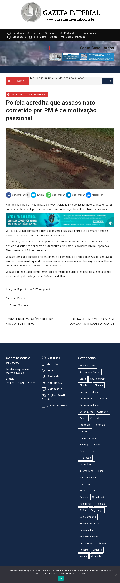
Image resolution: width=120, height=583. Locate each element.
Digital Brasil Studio (46, 37)
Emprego (85, 444)
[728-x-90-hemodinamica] (81, 56)
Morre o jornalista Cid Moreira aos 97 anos (57, 77)
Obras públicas (88, 484)
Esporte (98, 444)
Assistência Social (90, 372)
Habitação (85, 457)
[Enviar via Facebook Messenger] (94, 195)
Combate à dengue (90, 405)
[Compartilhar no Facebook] (15, 195)
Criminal (94, 418)
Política (84, 497)
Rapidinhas (90, 33)
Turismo (84, 549)
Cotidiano (18, 33)
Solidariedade (87, 530)
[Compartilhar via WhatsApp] (55, 195)
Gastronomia (87, 451)
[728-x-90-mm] (60, 219)
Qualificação (99, 497)
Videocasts (19, 37)
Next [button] (110, 81)
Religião (100, 503)
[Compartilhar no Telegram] (75, 195)
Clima (95, 392)
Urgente (97, 549)
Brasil (83, 378)
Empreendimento (89, 438)
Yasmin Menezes (19, 305)
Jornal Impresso (76, 37)
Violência (96, 556)
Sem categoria (88, 517)
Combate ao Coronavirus (93, 398)
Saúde (52, 33)
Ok (60, 578)
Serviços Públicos (89, 523)
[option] (71, 77)
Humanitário (86, 464)
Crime (83, 418)
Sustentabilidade (89, 536)
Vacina (83, 556)
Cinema (99, 385)
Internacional (87, 470)
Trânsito (101, 543)
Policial (22, 298)
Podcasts (69, 33)
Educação (36, 33)
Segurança (97, 510)
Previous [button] (105, 81)
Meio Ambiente (88, 477)
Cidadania (85, 385)
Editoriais (100, 424)
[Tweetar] (38, 195)
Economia (85, 424)
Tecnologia (86, 543)
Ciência (84, 392)
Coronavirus (86, 411)
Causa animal (97, 378)
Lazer (101, 470)
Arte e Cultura (87, 365)
